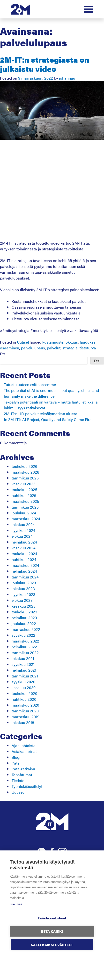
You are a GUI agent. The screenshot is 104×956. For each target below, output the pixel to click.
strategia (70, 348)
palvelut (53, 348)
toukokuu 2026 (24, 466)
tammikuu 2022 (25, 652)
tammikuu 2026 (25, 478)
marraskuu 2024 (26, 518)
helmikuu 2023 (24, 617)
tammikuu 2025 (25, 507)
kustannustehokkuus (60, 342)
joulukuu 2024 (24, 513)
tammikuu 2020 (25, 711)
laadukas (88, 342)
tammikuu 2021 (25, 676)
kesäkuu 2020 (24, 687)
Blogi (16, 757)
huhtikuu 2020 (24, 699)
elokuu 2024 (22, 536)
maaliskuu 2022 (25, 641)
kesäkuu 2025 (24, 483)
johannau (67, 78)
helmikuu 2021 (24, 670)
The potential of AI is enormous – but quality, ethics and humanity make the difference (51, 393)
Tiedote (18, 780)
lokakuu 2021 (23, 658)
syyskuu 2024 (23, 530)
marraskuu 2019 (25, 716)
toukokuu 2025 (24, 489)
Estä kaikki (52, 931)
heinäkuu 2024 (24, 542)
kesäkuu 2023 (24, 606)
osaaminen (9, 348)
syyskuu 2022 (23, 635)
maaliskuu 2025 (25, 501)
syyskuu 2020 (23, 681)
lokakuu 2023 (23, 588)
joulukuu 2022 (24, 623)
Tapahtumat (22, 774)
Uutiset (23, 342)
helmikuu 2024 (24, 571)
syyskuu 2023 (23, 594)
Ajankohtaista (24, 745)
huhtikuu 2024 (24, 559)
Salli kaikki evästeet (52, 944)
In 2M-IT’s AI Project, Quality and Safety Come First (48, 419)
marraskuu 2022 (26, 629)
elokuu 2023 (22, 600)
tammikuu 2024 (25, 577)
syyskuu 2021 (23, 664)
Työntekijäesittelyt (27, 786)
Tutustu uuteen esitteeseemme (30, 384)
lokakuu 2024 (23, 524)
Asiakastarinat (24, 751)
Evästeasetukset (52, 918)
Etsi (3, 353)
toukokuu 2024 (24, 553)
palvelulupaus (33, 348)
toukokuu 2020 (24, 693)
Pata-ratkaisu (23, 769)
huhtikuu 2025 (24, 495)
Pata (16, 763)
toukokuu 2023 (24, 612)
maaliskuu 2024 (25, 565)
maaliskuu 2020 (25, 705)
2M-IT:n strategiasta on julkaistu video (44, 64)
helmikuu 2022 (24, 647)
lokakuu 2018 (23, 722)
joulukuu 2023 (24, 582)
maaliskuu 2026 (25, 472)
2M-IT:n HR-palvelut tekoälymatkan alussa (40, 413)
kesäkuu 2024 (24, 548)
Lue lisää (16, 904)
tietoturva (88, 348)
